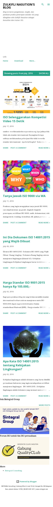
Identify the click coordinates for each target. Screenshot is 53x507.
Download (18, 61)
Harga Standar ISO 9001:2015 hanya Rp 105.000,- (24, 284)
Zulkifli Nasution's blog (19, 5)
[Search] (42, 4)
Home (5, 61)
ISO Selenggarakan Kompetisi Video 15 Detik (24, 119)
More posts (44, 405)
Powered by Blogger (28, 481)
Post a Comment (18, 148)
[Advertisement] (21, 38)
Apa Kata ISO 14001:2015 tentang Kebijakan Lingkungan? (21, 365)
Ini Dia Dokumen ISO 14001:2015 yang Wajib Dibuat (26, 239)
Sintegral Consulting (13, 470)
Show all (44, 73)
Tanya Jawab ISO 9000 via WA (24, 196)
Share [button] (5, 148)
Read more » (44, 148)
